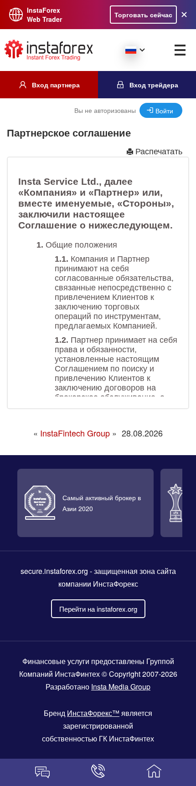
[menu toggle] (180, 50)
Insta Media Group (120, 686)
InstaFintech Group (75, 433)
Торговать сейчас (143, 14)
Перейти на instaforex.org (98, 609)
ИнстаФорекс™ (93, 713)
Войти (164, 110)
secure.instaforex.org (54, 571)
